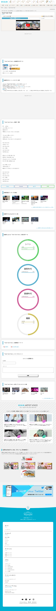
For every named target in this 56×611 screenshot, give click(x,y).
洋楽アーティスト (8, 555)
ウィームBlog (7, 565)
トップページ (7, 529)
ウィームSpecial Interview (9, 569)
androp (6, 7)
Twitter (7, 186)
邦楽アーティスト (8, 554)
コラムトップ (7, 563)
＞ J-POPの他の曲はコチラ (47, 398)
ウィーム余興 (7, 571)
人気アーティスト (8, 552)
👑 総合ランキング (47, 16)
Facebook (21, 186)
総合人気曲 (7, 537)
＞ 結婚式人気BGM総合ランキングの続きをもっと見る (42, 207)
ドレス (6, 541)
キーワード (7, 544)
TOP (2, 7)
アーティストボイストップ (10, 579)
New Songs (7, 580)
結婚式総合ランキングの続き (10, 192)
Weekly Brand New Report (9, 592)
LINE (48, 186)
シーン (6, 538)
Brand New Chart (8, 591)
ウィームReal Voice (8, 568)
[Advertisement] (28, 45)
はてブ (34, 186)
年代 (6, 543)
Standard (6, 582)
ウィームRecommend (9, 566)
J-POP (11, 73)
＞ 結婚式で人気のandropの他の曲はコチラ (44, 227)
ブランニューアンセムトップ (10, 589)
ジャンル (6, 540)
